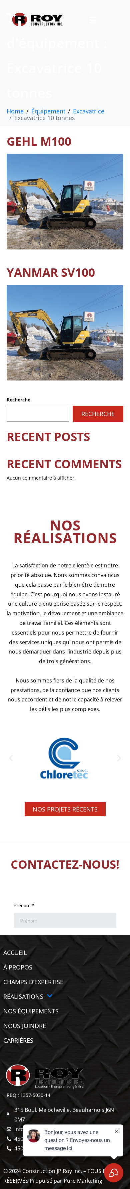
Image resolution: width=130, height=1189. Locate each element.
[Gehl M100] (65, 201)
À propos (17, 967)
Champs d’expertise (33, 982)
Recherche (18, 399)
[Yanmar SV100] (65, 332)
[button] (11, 758)
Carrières (18, 1040)
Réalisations (23, 996)
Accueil (15, 953)
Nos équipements (31, 1011)
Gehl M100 (39, 141)
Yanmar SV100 (51, 272)
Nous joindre (24, 1026)
